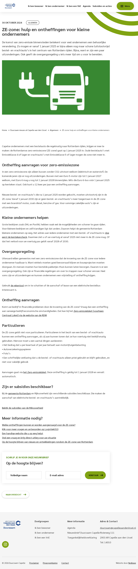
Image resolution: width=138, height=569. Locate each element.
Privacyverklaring (50, 563)
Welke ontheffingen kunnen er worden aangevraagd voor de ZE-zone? (38, 424)
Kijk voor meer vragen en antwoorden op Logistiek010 (30, 429)
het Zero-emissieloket (34, 372)
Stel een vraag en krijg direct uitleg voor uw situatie (29, 437)
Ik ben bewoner (35, 6)
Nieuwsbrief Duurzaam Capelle (83, 532)
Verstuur (93, 475)
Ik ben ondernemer (55, 6)
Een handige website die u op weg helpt (22, 433)
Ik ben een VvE (74, 6)
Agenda (87, 6)
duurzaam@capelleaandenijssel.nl (118, 527)
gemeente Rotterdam (19, 393)
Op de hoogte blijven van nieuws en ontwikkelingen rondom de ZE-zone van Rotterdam (47, 441)
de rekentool (17, 285)
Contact (65, 563)
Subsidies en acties (102, 6)
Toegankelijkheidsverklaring (82, 537)
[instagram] (5, 544)
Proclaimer (34, 563)
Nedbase (132, 563)
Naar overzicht (13, 494)
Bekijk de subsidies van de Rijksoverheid (22, 407)
